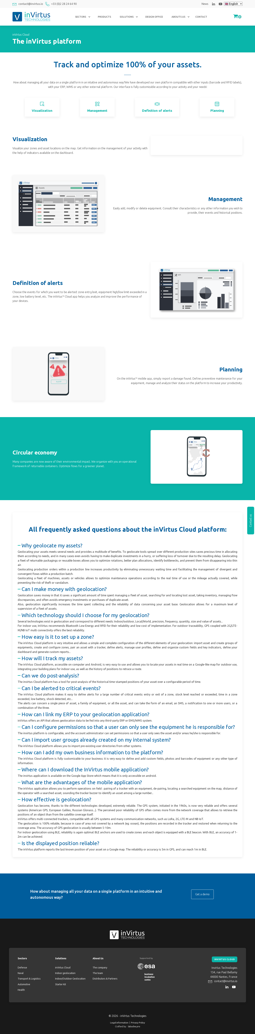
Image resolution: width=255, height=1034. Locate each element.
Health (21, 990)
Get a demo (202, 894)
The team (98, 973)
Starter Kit (60, 984)
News (205, 3)
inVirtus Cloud (62, 967)
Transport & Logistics (29, 978)
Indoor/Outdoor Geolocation (70, 978)
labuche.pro (134, 1026)
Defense (22, 967)
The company (100, 967)
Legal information (119, 1022)
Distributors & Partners (105, 978)
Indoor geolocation (65, 973)
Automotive (24, 984)
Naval (21, 973)
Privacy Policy (138, 1022)
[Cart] (237, 16)
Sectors (22, 958)
